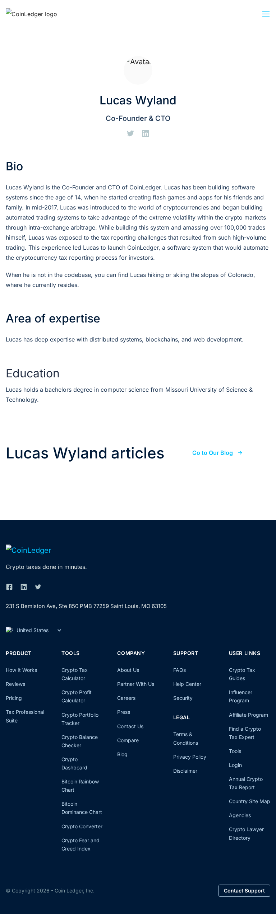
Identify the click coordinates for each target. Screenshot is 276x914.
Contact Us (130, 726)
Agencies (240, 815)
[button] (266, 15)
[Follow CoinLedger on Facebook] (9, 586)
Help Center (187, 684)
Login (235, 765)
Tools (235, 751)
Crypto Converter (81, 826)
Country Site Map (249, 801)
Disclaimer (185, 771)
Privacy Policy (189, 757)
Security (183, 698)
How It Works (21, 670)
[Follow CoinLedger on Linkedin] (23, 586)
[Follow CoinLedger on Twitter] (38, 586)
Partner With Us (135, 684)
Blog (122, 754)
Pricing (14, 698)
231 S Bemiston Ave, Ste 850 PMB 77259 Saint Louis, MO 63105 (86, 606)
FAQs (179, 670)
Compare (128, 740)
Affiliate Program (248, 715)
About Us (128, 670)
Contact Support (244, 890)
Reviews (15, 684)
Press (123, 712)
